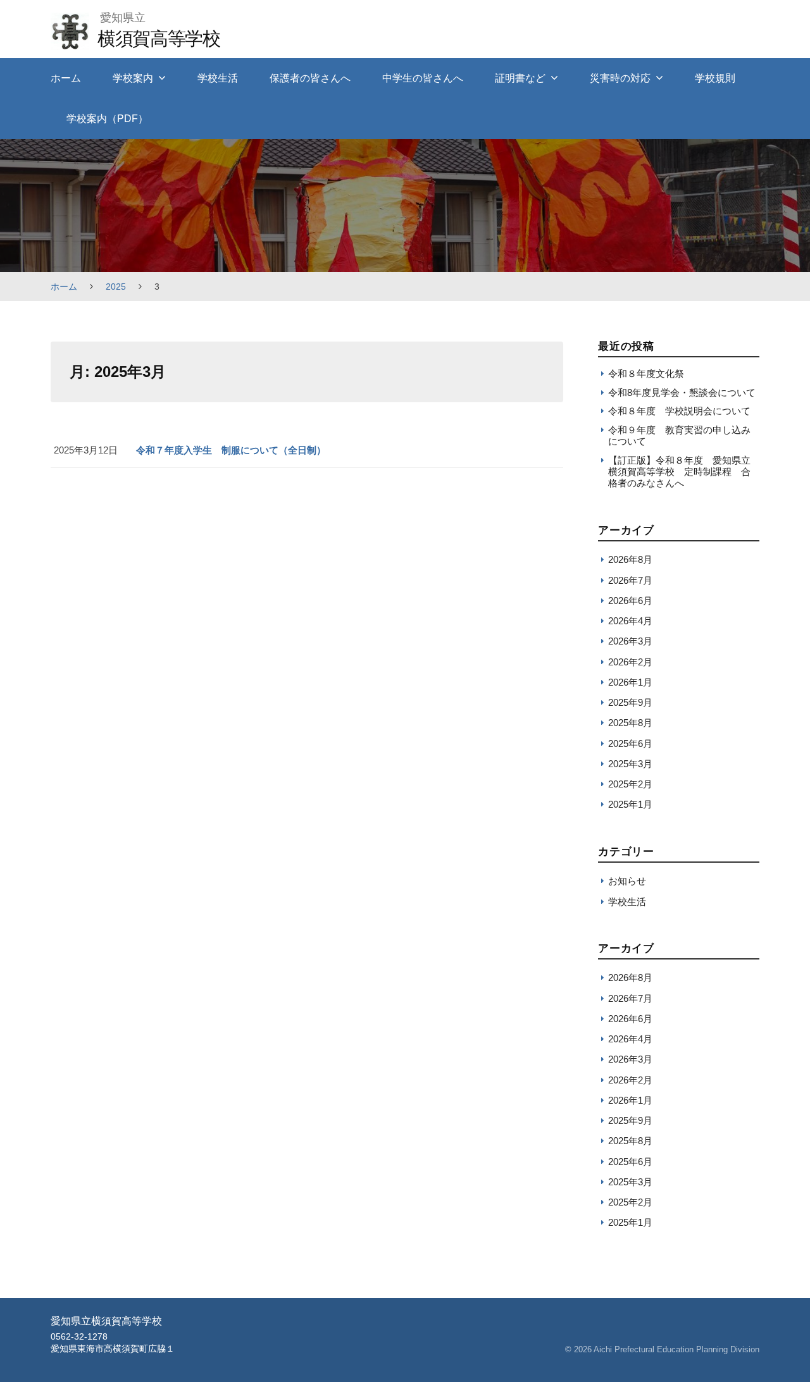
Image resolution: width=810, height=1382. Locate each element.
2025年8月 (630, 722)
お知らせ (627, 880)
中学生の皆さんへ (422, 78)
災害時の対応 (620, 78)
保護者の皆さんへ (310, 78)
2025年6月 (630, 743)
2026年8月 (630, 559)
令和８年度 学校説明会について (679, 410)
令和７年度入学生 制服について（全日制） (231, 450)
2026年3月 (630, 641)
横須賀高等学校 (158, 38)
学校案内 (133, 78)
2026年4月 (630, 620)
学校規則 (715, 78)
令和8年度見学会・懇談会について (682, 392)
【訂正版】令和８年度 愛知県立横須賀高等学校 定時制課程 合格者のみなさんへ (679, 472)
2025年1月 (630, 804)
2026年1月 (630, 682)
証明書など (520, 78)
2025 (116, 286)
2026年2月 (630, 662)
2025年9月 (630, 702)
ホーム (66, 78)
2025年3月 (630, 763)
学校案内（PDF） (107, 118)
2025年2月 (630, 784)
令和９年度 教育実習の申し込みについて (679, 435)
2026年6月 (630, 600)
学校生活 (217, 78)
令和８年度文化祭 (646, 373)
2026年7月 (630, 580)
